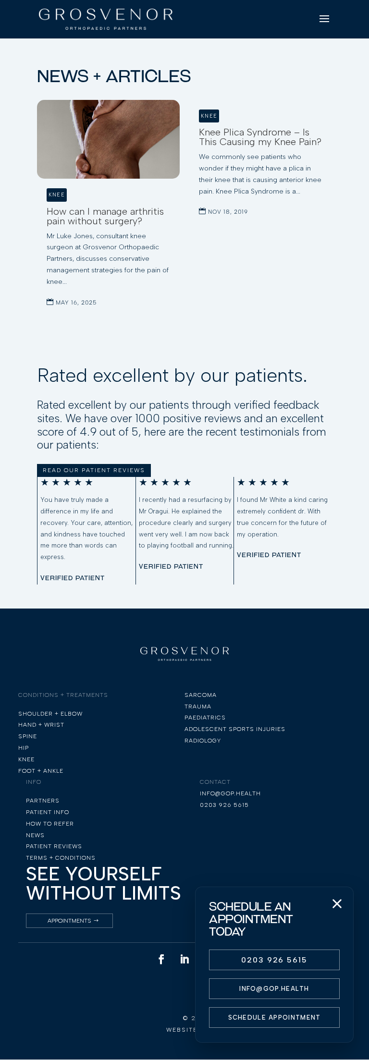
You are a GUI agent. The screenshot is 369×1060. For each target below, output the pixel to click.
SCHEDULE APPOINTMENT (274, 1017)
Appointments (69, 920)
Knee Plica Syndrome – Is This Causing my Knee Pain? (260, 136)
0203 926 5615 (274, 959)
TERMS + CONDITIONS (61, 857)
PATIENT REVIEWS (54, 846)
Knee (57, 195)
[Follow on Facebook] (161, 959)
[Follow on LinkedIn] (184, 959)
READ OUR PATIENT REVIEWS (94, 470)
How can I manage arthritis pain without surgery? (105, 216)
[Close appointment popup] (336, 903)
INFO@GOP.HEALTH (274, 988)
